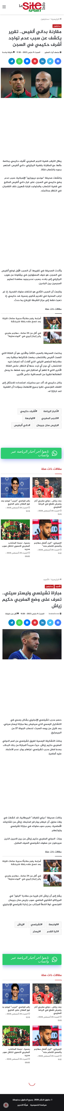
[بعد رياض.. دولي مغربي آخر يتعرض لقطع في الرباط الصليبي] (47, 487)
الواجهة (29, 418)
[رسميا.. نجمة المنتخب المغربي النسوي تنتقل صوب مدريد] (15, 529)
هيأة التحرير (22, 1105)
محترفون (45, 19)
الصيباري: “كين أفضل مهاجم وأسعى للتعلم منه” (48, 544)
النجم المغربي (49, 418)
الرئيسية (55, 19)
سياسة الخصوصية (38, 1105)
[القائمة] (4, 8)
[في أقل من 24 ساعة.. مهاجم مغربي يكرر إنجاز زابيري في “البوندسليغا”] (52, 338)
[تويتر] (50, 61)
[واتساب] (19, 61)
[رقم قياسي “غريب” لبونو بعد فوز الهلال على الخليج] (15, 487)
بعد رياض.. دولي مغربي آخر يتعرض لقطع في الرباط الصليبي (48, 504)
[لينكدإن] (42, 61)
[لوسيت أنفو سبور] (32, 7)
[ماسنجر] (27, 61)
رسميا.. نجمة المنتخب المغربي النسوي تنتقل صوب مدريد (16, 546)
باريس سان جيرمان (46, 425)
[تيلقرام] (11, 61)
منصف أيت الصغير (52, 52)
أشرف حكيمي (28, 411)
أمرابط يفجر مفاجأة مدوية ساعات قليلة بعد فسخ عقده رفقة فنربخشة (21, 320)
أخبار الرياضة (50, 411)
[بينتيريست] (35, 61)
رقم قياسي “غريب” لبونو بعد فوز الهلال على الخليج (15, 502)
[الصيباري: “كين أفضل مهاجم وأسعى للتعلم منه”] (47, 529)
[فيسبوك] (58, 61)
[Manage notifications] (6, 1105)
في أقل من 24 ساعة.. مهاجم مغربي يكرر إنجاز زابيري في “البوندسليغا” (23, 334)
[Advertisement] (32, 127)
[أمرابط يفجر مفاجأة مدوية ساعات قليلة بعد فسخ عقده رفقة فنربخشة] (52, 323)
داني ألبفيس (21, 425)
